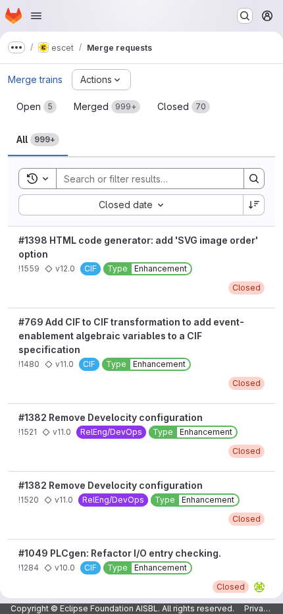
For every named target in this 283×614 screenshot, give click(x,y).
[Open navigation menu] (36, 15)
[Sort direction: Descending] (254, 204)
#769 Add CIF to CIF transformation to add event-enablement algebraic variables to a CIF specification (131, 335)
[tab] (36, 106)
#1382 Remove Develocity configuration (110, 417)
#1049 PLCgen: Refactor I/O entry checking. (119, 553)
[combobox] (130, 204)
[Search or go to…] (245, 16)
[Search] (254, 178)
